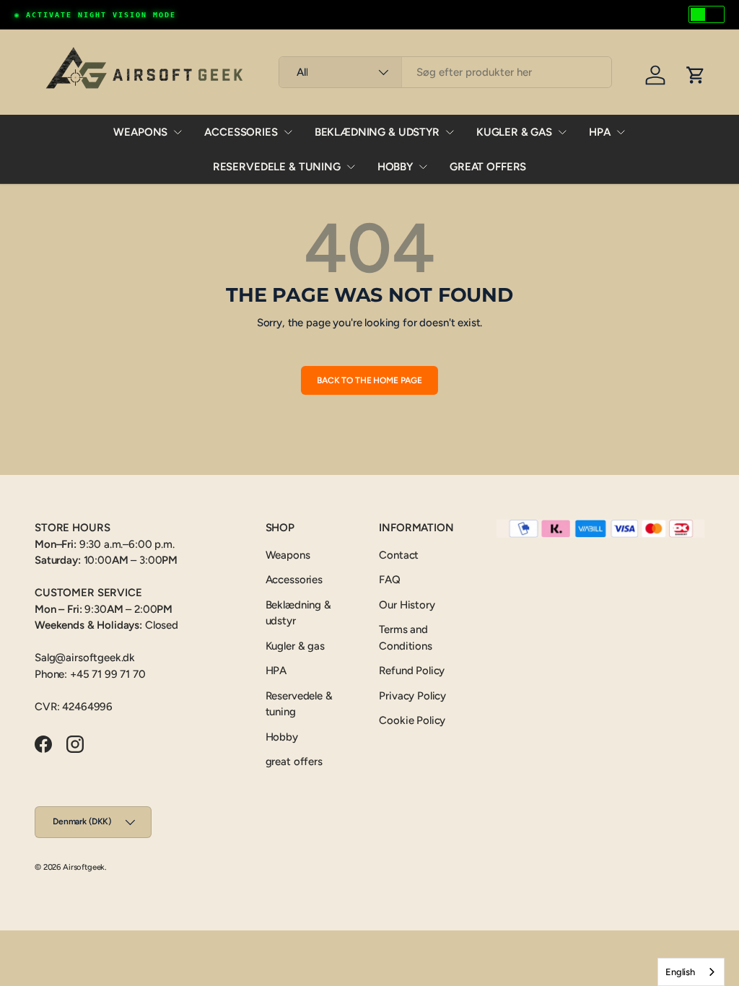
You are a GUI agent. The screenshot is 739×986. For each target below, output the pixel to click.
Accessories (240, 132)
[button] (696, 75)
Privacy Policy (412, 695)
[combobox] (445, 72)
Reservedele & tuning (277, 166)
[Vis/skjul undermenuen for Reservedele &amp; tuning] (350, 166)
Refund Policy (412, 670)
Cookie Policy (412, 720)
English (680, 972)
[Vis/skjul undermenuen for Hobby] (423, 166)
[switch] (706, 14)
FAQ (390, 579)
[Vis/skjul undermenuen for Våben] (177, 132)
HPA (600, 132)
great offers (488, 166)
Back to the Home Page (369, 380)
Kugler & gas (514, 132)
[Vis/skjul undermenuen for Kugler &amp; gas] (562, 132)
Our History (406, 604)
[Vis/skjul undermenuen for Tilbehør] (288, 132)
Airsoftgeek (84, 867)
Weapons (140, 132)
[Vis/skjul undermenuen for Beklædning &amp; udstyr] (449, 132)
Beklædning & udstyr (377, 132)
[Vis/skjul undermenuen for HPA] (620, 132)
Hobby (395, 166)
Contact (399, 555)
